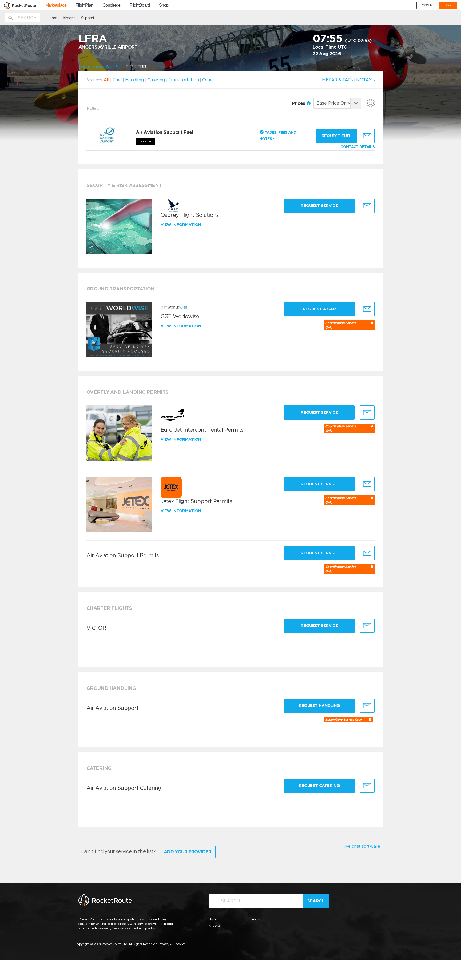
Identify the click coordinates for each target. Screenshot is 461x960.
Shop (163, 5)
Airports (68, 18)
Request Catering (319, 785)
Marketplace (55, 5)
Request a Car (319, 308)
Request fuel (336, 135)
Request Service (319, 205)
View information (181, 224)
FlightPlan (84, 5)
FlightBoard (140, 5)
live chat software (362, 846)
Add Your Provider (187, 851)
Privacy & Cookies (172, 944)
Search (316, 900)
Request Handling (319, 705)
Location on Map (96, 66)
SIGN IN (427, 5)
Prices (299, 103)
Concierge (111, 5)
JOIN (448, 5)
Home (52, 18)
